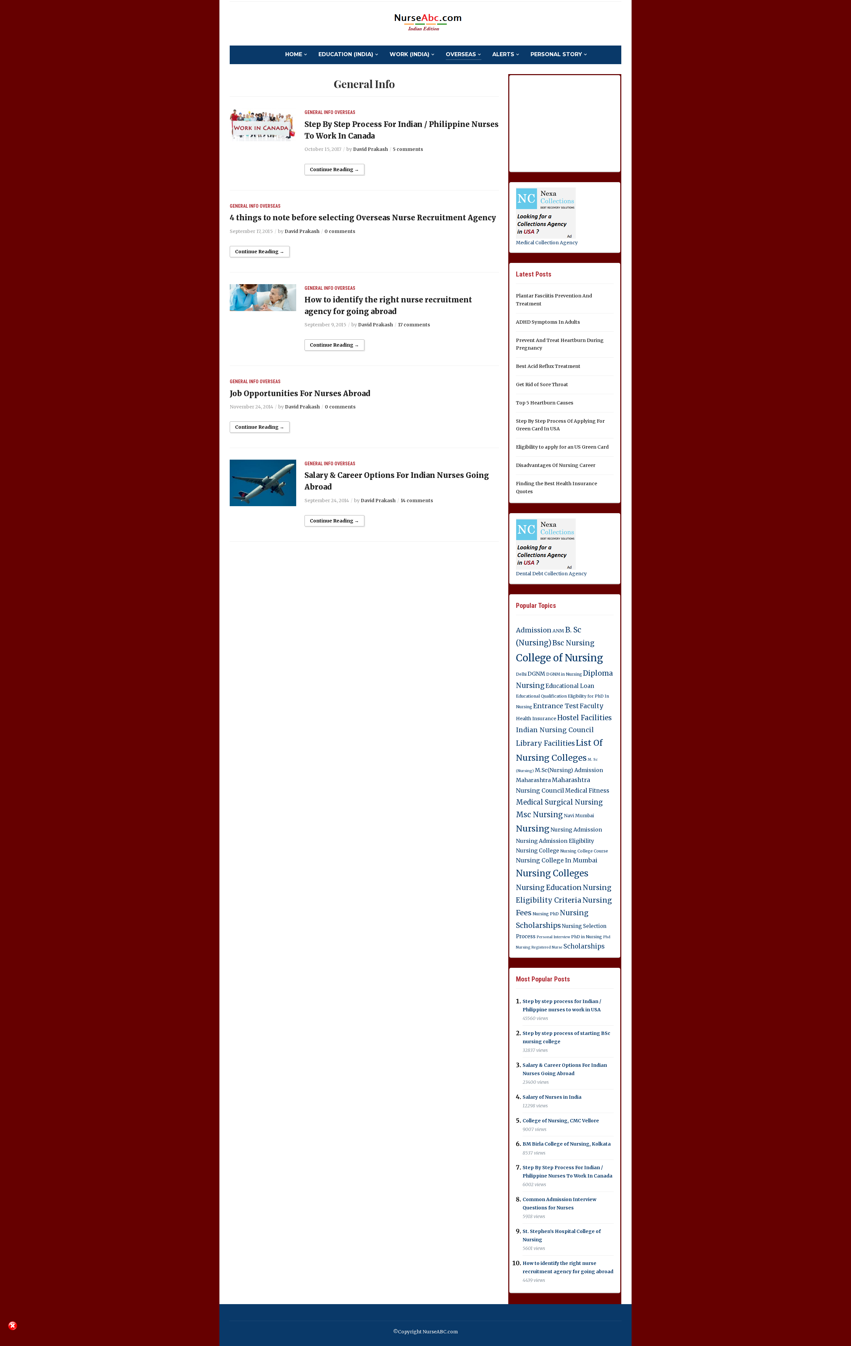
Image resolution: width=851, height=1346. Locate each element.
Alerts (503, 54)
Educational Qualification (541, 696)
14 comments (417, 501)
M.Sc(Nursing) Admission (569, 770)
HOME (293, 54)
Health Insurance (536, 719)
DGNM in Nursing (564, 674)
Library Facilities (545, 743)
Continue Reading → (334, 169)
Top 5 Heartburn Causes (544, 403)
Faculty (592, 706)
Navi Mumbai (579, 816)
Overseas (461, 54)
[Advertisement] (566, 122)
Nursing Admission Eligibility (555, 841)
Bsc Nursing (573, 642)
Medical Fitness (587, 790)
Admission (533, 630)
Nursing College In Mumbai (556, 860)
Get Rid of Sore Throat (542, 385)
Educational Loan (570, 686)
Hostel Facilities (584, 718)
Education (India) (345, 54)
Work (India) (409, 54)
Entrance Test (556, 706)
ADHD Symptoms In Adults (548, 322)
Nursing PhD (546, 913)
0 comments (339, 231)
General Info (318, 112)
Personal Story (556, 54)
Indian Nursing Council (555, 730)
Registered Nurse (547, 947)
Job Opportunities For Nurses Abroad (300, 393)
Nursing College (537, 850)
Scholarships (584, 946)
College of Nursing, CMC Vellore (561, 1121)
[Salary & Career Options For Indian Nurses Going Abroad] (263, 483)
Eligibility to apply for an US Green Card (562, 447)
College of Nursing (559, 658)
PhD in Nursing (586, 936)
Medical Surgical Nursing (559, 802)
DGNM (536, 673)
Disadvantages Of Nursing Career (555, 465)
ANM (558, 631)
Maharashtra (533, 780)
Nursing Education (549, 887)
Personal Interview (553, 937)
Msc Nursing (539, 814)
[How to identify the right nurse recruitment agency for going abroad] (263, 297)
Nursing (532, 828)
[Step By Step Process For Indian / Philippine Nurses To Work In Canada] (263, 125)
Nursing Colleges (552, 873)
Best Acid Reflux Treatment (548, 366)
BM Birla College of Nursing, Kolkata (567, 1144)
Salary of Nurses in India (552, 1097)
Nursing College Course (584, 850)
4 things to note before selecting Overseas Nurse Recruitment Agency (363, 217)
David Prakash (370, 149)
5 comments (408, 149)
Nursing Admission (576, 829)
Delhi (521, 674)
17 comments (414, 325)
